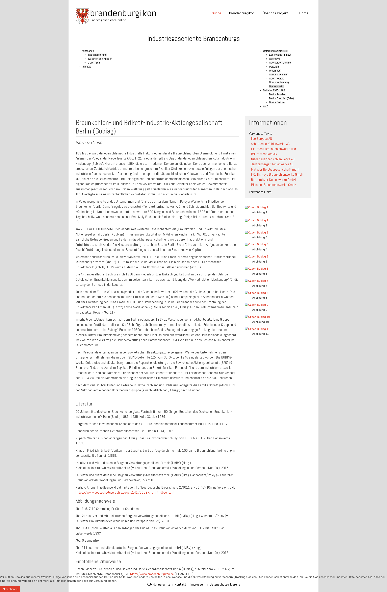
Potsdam (274, 66)
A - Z (265, 106)
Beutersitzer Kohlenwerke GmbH (273, 179)
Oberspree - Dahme (280, 62)
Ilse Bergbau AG (261, 138)
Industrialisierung (97, 54)
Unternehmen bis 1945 (275, 51)
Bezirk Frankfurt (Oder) (281, 98)
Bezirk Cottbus (277, 102)
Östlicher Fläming (278, 74)
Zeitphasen (88, 51)
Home (303, 13)
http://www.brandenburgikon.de (152, 574)
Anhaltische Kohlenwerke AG (270, 143)
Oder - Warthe (276, 78)
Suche (216, 13)
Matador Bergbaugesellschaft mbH (275, 169)
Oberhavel (275, 58)
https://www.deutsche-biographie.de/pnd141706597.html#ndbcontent (125, 492)
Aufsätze (86, 66)
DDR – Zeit (94, 62)
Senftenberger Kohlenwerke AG (272, 164)
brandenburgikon (242, 13)
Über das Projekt (275, 13)
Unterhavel (275, 70)
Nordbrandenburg (279, 82)
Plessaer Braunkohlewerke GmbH (273, 184)
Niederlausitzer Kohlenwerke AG (272, 159)
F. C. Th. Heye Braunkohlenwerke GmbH (277, 174)
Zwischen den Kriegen (100, 58)
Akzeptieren (10, 589)
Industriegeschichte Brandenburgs (193, 38)
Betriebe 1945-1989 (274, 90)
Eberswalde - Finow (280, 54)
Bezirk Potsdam (277, 94)
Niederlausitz (276, 86)
